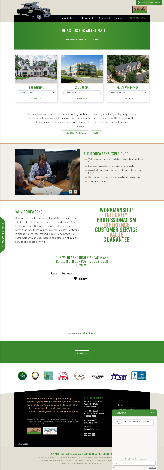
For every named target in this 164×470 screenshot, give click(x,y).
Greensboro (111, 457)
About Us (120, 18)
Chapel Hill (70, 457)
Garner (104, 457)
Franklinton (98, 457)
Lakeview (52, 460)
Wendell (73, 463)
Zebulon (99, 463)
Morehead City (60, 460)
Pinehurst (69, 460)
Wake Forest (66, 463)
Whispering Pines (82, 463)
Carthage (60, 457)
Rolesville (88, 460)
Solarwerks (51, 419)
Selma (99, 460)
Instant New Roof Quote (75, 39)
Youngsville (92, 463)
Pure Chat (152, 468)
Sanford (94, 460)
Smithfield (105, 460)
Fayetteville (90, 457)
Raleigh (81, 460)
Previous (70, 192)
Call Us (96, 39)
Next (75, 192)
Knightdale (44, 460)
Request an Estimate (151, 2)
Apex (47, 457)
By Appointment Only (92, 429)
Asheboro (53, 457)
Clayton (77, 457)
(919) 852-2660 (138, 18)
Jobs (120, 401)
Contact (121, 405)
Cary (65, 457)
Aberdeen (42, 457)
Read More (82, 353)
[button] (36, 98)
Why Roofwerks (69, 18)
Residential (87, 18)
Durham (82, 457)
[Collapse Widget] (153, 413)
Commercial (104, 18)
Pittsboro (76, 460)
